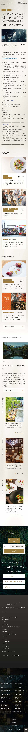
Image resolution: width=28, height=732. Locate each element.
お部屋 (4, 622)
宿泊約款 (5, 655)
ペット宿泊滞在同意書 (16, 655)
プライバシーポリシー (14, 717)
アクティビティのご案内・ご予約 (10, 626)
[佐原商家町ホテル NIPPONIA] (6, 3)
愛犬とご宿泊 (5, 646)
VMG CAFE (5, 629)
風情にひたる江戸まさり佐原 (9, 617)
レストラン (5, 624)
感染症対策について (8, 124)
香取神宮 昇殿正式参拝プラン (10, 58)
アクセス (4, 612)
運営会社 (14, 719)
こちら (11, 100)
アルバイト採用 (14, 725)
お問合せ (4, 644)
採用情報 (14, 722)
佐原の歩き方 (5, 619)
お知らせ (4, 636)
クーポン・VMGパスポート (9, 634)
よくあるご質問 (6, 641)
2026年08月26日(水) (17, 546)
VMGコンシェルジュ (7, 631)
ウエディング (5, 648)
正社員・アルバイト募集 (8, 651)
